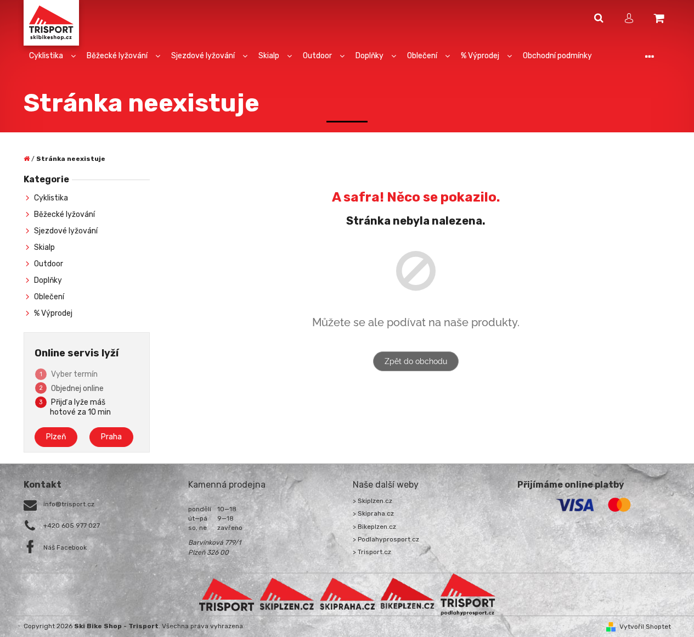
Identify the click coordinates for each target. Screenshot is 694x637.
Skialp (44, 247)
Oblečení (49, 296)
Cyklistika (51, 198)
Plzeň (56, 437)
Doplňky (48, 280)
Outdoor (48, 264)
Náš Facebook (65, 547)
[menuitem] (52, 56)
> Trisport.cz (372, 552)
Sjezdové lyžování (66, 231)
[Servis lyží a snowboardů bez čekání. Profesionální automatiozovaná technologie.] (347, 594)
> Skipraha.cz (373, 513)
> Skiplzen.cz (372, 501)
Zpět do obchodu (416, 361)
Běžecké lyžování (64, 214)
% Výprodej (53, 313)
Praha (111, 437)
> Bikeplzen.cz (374, 526)
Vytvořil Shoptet (645, 626)
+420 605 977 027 (71, 525)
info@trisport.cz (68, 504)
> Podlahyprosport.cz (386, 539)
